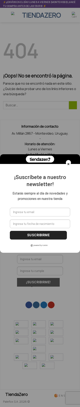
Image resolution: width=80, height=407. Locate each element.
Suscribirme (38, 235)
